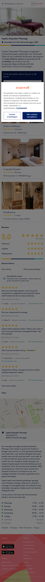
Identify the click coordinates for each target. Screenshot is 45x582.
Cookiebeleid (21, 108)
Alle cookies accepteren (32, 116)
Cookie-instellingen (12, 116)
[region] (22, 102)
